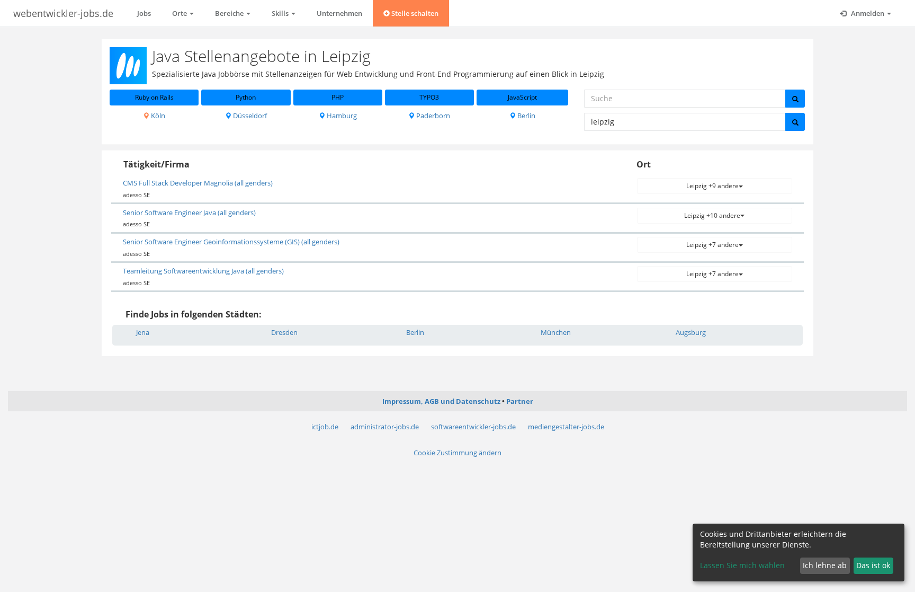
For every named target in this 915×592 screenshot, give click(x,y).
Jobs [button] (144, 13)
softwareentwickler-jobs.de (473, 426)
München (556, 332)
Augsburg (691, 332)
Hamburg (341, 115)
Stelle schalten (414, 13)
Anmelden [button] (867, 13)
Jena (142, 332)
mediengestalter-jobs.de (566, 426)
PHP (337, 97)
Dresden (284, 332)
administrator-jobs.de (385, 426)
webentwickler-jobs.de (63, 13)
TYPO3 (429, 97)
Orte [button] (180, 13)
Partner (519, 401)
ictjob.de (324, 426)
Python (246, 97)
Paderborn (432, 115)
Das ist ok (873, 565)
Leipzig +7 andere (712, 244)
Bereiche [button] (230, 13)
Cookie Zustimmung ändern (457, 452)
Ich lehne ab (825, 565)
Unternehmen (339, 13)
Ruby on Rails (154, 97)
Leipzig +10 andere (712, 215)
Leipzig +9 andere (712, 185)
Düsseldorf (249, 115)
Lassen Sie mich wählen (742, 565)
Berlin (525, 115)
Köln (157, 115)
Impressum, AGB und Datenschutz (441, 401)
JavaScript (522, 97)
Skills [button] (281, 13)
